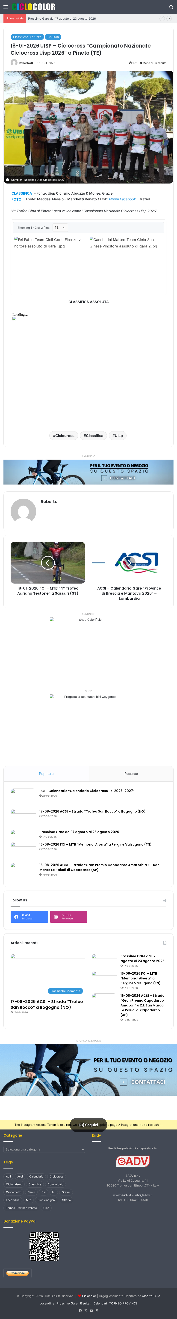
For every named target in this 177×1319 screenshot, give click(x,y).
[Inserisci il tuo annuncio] (88, 472)
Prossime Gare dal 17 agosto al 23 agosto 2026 (62, 18)
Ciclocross (64, 435)
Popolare (46, 773)
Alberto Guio (151, 1296)
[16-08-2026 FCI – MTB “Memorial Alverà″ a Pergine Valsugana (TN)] (23, 850)
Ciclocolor (89, 1296)
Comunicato (55, 1184)
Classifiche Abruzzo (27, 37)
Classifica (94, 435)
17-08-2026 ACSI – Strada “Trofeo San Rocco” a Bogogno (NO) (92, 811)
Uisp (119, 435)
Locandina (13, 1200)
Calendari (100, 1303)
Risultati (53, 37)
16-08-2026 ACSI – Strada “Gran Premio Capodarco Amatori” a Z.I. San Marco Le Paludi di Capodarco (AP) (143, 1005)
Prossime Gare (67, 1303)
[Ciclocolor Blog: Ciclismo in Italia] (33, 6)
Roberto (24, 63)
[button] (88, 1070)
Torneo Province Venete (21, 1208)
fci (53, 1192)
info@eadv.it (144, 1195)
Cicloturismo (14, 1184)
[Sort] (60, 227)
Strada (66, 1200)
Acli (8, 1176)
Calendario (36, 1176)
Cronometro (13, 1192)
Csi (43, 1192)
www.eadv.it (122, 1195)
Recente (131, 773)
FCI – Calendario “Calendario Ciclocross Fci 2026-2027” (87, 791)
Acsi (20, 1176)
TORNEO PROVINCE (123, 1303)
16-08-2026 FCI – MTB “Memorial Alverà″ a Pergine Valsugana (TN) (95, 844)
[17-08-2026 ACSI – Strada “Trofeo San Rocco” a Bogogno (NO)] (23, 817)
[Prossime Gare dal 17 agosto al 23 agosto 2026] (23, 833)
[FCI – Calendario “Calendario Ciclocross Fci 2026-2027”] (23, 797)
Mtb (28, 1200)
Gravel (66, 1192)
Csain (31, 1192)
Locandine (47, 1303)
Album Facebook (122, 199)
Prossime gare (47, 1200)
